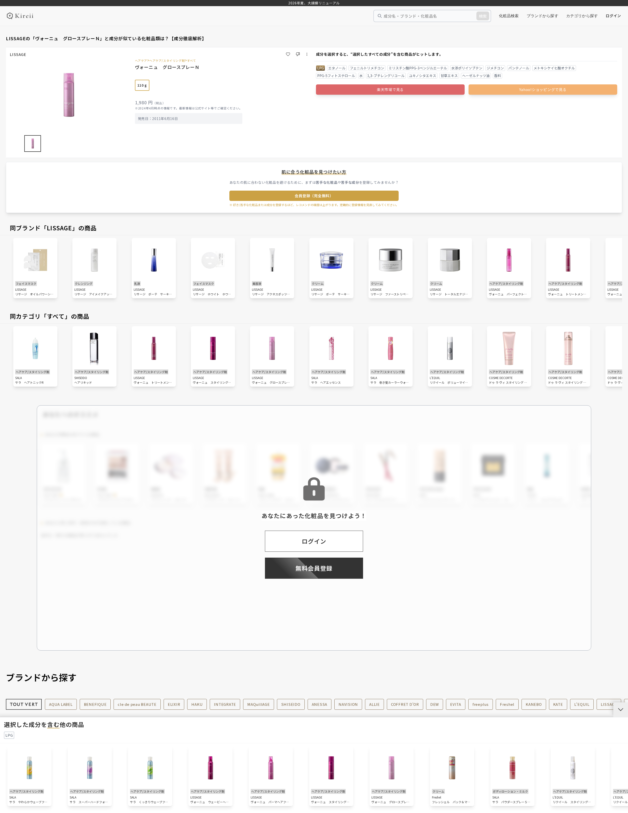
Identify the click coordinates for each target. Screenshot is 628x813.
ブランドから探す (542, 15)
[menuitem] (509, 16)
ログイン (613, 15)
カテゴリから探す (582, 15)
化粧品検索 (509, 15)
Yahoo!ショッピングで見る (542, 89)
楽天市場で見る (390, 89)
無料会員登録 (313, 568)
